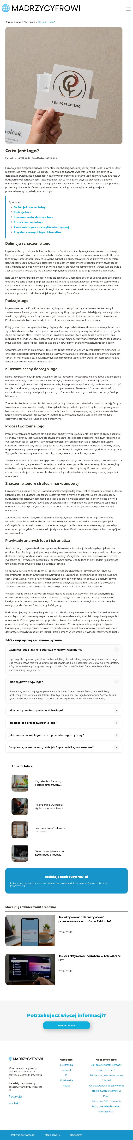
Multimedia (30, 22)
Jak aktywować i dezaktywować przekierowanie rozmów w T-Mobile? (85, 919)
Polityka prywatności (23, 1135)
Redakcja (15, 1096)
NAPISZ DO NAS (66, 1025)
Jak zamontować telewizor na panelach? (50, 829)
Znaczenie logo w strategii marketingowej (41, 227)
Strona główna (14, 22)
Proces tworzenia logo (28, 222)
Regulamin (76, 1135)
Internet (66, 1070)
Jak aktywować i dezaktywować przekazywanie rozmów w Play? (106, 1091)
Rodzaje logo (22, 212)
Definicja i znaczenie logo (30, 207)
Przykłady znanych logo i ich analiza (37, 232)
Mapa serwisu (52, 1135)
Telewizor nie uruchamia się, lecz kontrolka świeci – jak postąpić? (50, 806)
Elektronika (66, 1065)
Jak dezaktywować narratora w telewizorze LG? (89, 958)
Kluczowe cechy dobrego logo (33, 217)
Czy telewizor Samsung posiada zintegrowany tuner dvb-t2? (48, 783)
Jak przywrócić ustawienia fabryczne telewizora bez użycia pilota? (106, 1106)
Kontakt (14, 1103)
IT (66, 1075)
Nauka (66, 1085)
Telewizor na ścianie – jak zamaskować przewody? (49, 853)
